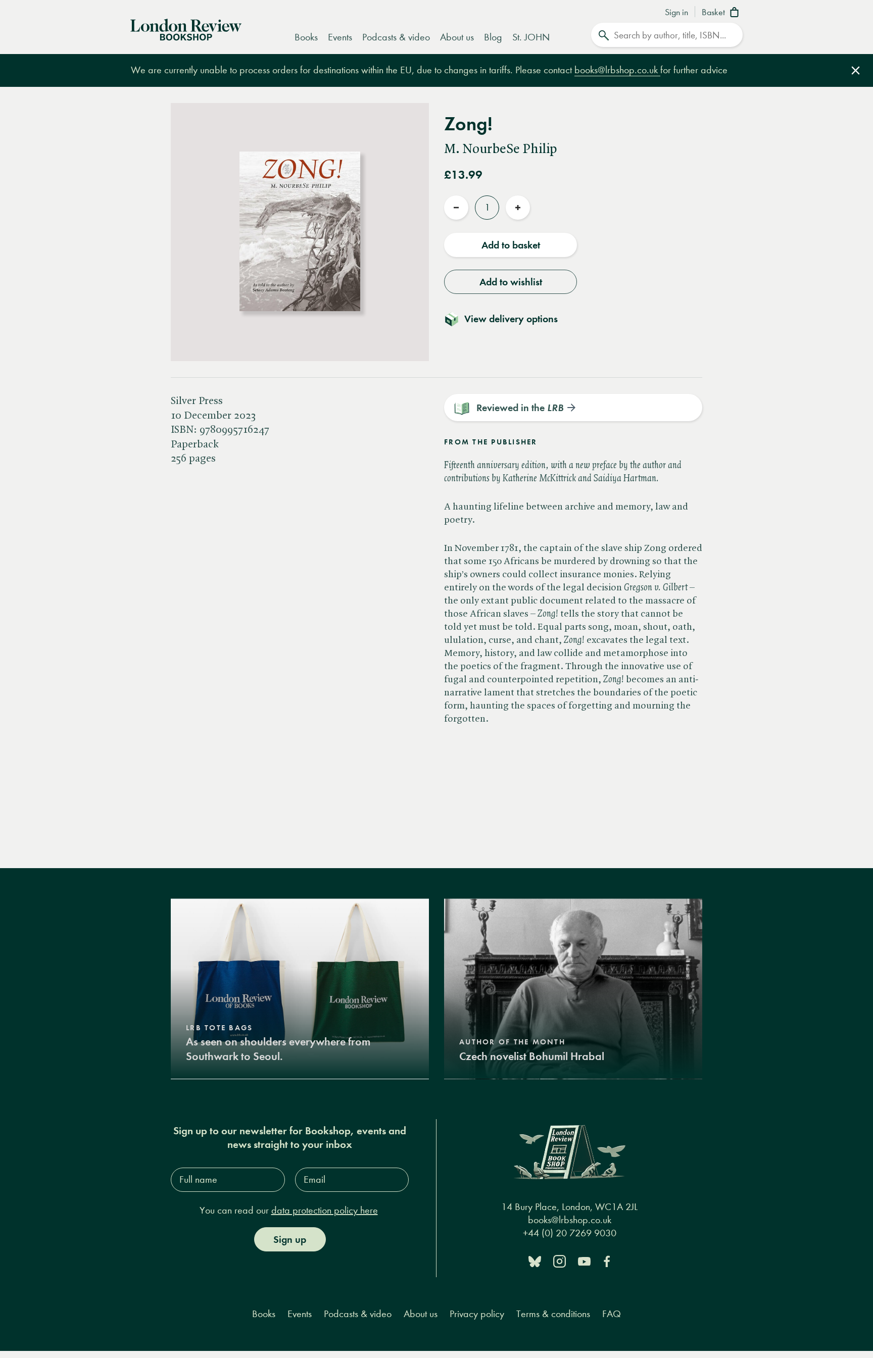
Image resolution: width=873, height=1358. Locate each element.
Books (306, 37)
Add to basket (510, 245)
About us (457, 37)
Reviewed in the (519, 407)
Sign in (676, 12)
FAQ (611, 1314)
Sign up (289, 1239)
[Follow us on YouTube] (584, 1260)
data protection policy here (324, 1210)
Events (340, 37)
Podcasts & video (396, 37)
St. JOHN (531, 37)
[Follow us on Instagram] (559, 1260)
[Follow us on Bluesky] (534, 1260)
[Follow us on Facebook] (607, 1260)
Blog (493, 37)
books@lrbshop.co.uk (617, 70)
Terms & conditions (553, 1314)
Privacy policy (477, 1314)
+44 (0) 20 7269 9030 (569, 1233)
